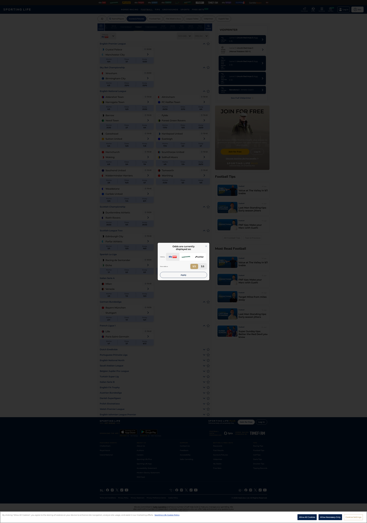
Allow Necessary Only (330, 517)
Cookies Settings (353, 517)
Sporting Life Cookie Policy (167, 515)
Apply (183, 275)
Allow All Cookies (307, 517)
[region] (183, 517)
